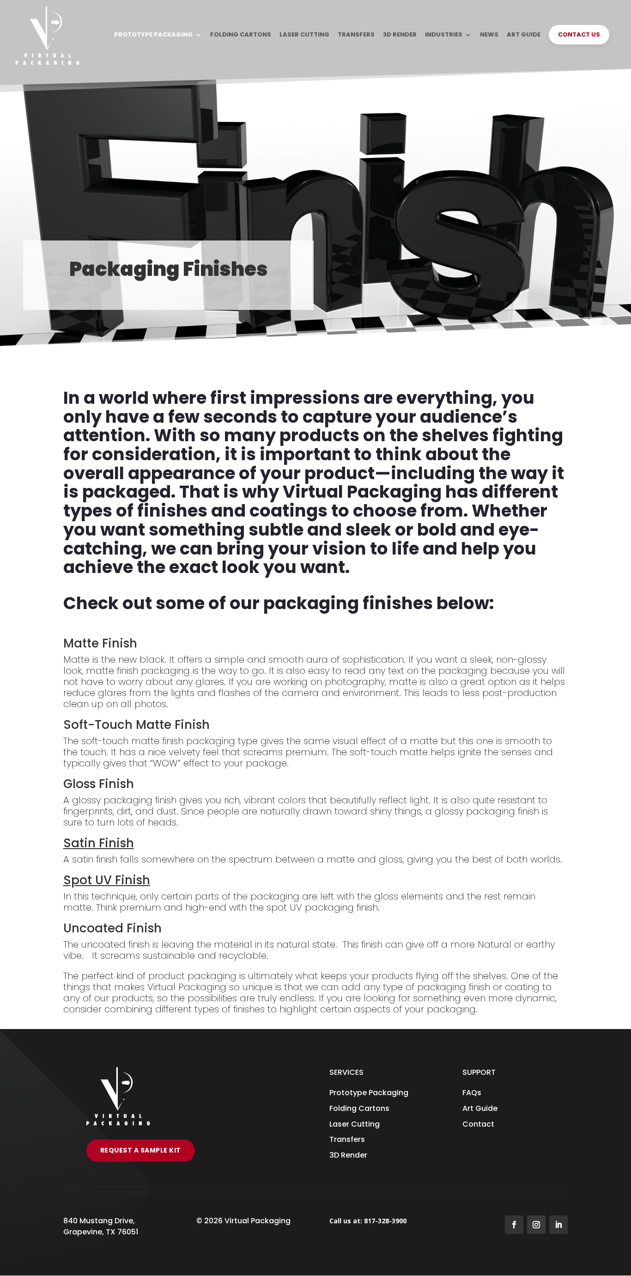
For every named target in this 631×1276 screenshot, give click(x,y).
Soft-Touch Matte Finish (136, 724)
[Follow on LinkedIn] (558, 1224)
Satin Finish (98, 843)
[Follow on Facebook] (514, 1224)
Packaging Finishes (168, 269)
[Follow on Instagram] (536, 1224)
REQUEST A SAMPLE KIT (140, 1150)
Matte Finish (100, 643)
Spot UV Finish (106, 880)
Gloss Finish (98, 784)
